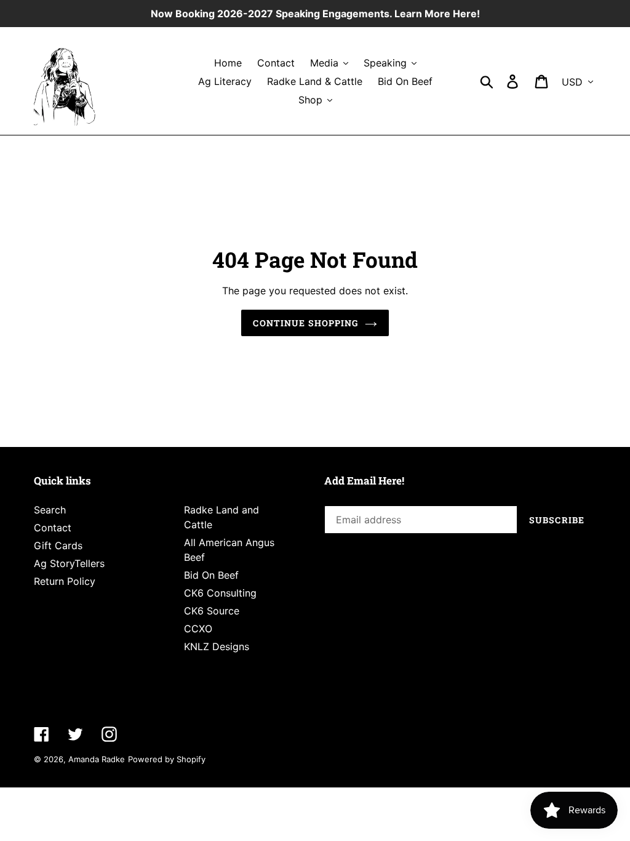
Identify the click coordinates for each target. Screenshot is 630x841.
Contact (52, 527)
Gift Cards (58, 545)
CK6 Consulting (220, 593)
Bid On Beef (211, 575)
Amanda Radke (96, 759)
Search (50, 510)
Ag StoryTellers (69, 563)
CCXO (198, 628)
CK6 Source (211, 611)
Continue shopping (305, 323)
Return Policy (64, 581)
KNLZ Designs (216, 646)
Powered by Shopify (166, 759)
